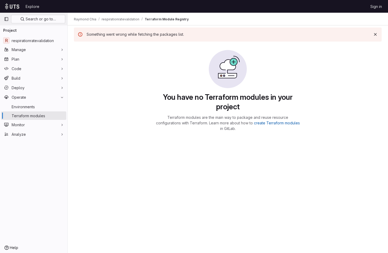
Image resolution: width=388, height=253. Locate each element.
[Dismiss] (375, 34)
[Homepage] (12, 6)
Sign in (376, 6)
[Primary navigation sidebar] (6, 19)
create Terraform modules (277, 123)
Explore (32, 6)
